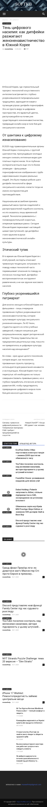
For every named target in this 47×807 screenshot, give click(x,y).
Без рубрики (14, 20)
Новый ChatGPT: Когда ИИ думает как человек (34, 424)
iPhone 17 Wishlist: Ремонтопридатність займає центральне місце (19, 696)
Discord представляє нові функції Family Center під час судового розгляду (29, 523)
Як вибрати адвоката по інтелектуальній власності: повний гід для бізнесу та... (27, 758)
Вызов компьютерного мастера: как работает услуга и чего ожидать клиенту (30, 746)
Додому (5, 20)
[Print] (43, 54)
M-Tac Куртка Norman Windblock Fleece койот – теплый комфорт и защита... (30, 710)
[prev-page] (3, 532)
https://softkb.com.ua (24, 802)
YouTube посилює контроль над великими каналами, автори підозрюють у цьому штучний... (21, 623)
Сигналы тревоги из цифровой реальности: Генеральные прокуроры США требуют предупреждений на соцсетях (12, 429)
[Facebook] (4, 54)
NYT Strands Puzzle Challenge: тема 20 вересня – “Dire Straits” (23, 660)
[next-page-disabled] (7, 532)
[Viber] (21, 54)
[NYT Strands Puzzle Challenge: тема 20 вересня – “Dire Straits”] (23, 645)
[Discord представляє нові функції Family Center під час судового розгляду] (8, 523)
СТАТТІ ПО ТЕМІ (10, 444)
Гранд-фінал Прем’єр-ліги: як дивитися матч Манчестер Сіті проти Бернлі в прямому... (20, 570)
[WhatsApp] (32, 54)
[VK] (10, 54)
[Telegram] (27, 54)
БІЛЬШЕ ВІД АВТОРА (28, 444)
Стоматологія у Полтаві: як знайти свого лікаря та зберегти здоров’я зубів (29, 734)
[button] (4, 14)
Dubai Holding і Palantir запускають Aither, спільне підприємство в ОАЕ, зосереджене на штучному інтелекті (29, 495)
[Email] (38, 54)
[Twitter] (15, 54)
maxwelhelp (9, 49)
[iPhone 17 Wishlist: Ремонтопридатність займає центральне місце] (23, 679)
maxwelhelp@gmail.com (31, 784)
